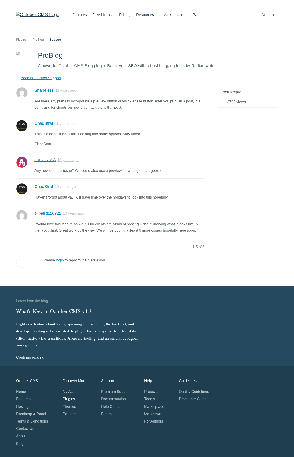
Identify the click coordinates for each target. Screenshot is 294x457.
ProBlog (38, 39)
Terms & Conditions (32, 421)
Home (21, 392)
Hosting (22, 407)
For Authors (153, 421)
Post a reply (231, 92)
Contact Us (25, 429)
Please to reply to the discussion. (74, 260)
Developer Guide (193, 399)
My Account (72, 392)
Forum (106, 414)
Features (79, 15)
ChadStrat (43, 123)
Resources (145, 15)
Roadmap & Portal (31, 414)
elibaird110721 (47, 213)
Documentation (113, 399)
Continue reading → (32, 357)
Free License (103, 15)
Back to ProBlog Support (41, 78)
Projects (151, 392)
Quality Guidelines (194, 392)
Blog (20, 444)
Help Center (111, 407)
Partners (199, 15)
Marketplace (173, 15)
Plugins (21, 39)
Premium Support (115, 392)
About (21, 436)
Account (268, 15)
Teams (149, 399)
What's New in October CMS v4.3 (54, 311)
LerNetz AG (45, 159)
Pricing (125, 15)
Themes (69, 407)
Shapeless (44, 90)
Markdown (152, 414)
